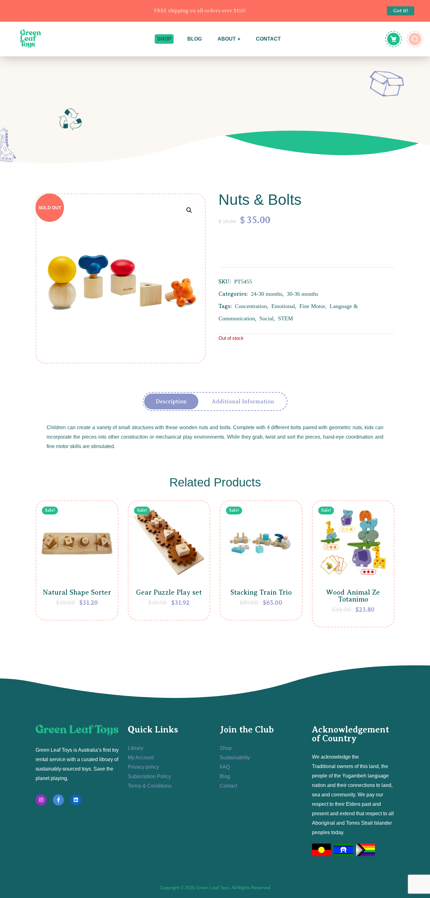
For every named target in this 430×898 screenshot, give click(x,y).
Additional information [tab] (243, 401)
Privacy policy (143, 767)
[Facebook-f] (58, 799)
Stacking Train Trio (261, 592)
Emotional (283, 306)
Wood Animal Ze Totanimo (353, 595)
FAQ (225, 767)
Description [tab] (171, 401)
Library (135, 748)
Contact (228, 786)
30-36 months (302, 294)
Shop (226, 748)
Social (266, 318)
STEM (285, 318)
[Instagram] (41, 799)
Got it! (400, 11)
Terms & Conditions (150, 786)
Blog (225, 776)
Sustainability (235, 757)
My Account (141, 757)
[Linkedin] (75, 799)
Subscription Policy (149, 776)
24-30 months (266, 294)
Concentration (251, 306)
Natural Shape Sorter (77, 592)
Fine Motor (312, 306)
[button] (189, 210)
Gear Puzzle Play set (169, 592)
